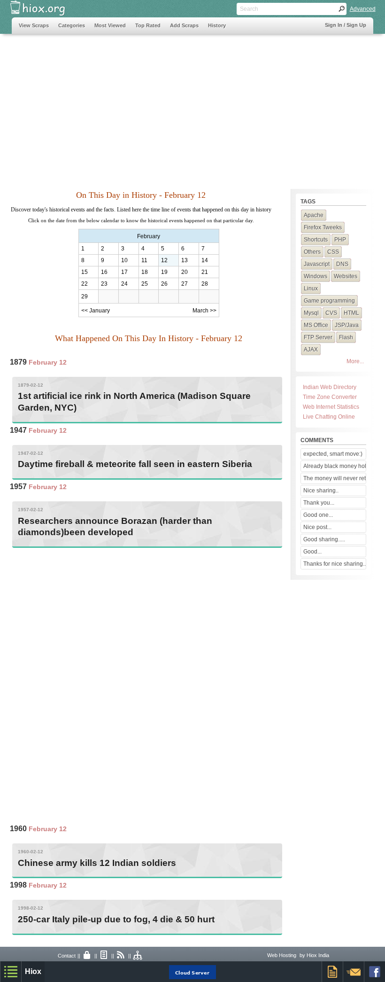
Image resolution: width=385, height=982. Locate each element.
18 (144, 272)
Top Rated (148, 25)
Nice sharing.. (321, 490)
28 (204, 284)
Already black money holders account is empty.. (334, 466)
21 (204, 272)
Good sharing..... (324, 539)
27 (184, 284)
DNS (342, 264)
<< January (95, 310)
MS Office (316, 325)
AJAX (311, 349)
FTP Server (318, 337)
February (148, 236)
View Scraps (34, 25)
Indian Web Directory (329, 387)
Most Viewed (110, 25)
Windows (315, 276)
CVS (331, 313)
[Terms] (104, 955)
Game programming (329, 300)
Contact (67, 956)
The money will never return (334, 478)
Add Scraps (184, 25)
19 (164, 272)
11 (144, 260)
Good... (312, 551)
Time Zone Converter (330, 397)
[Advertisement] (193, 106)
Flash (346, 337)
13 (184, 260)
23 (104, 284)
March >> (204, 310)
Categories (71, 25)
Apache (313, 215)
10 (124, 260)
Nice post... (317, 527)
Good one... (318, 515)
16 (104, 272)
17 (124, 272)
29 (84, 296)
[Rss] (121, 955)
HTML (351, 313)
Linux (311, 288)
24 (124, 284)
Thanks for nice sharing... (334, 564)
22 (84, 284)
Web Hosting (281, 955)
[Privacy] (87, 955)
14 (204, 260)
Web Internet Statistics (331, 407)
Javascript (317, 264)
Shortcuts (316, 239)
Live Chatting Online (329, 416)
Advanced (363, 9)
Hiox (33, 971)
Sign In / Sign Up (345, 25)
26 (164, 284)
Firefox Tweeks (323, 227)
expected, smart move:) (332, 454)
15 (84, 272)
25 (144, 284)
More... (355, 361)
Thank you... (318, 502)
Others (312, 252)
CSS (333, 252)
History (217, 25)
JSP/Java (347, 325)
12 (164, 260)
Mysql (311, 313)
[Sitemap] (138, 955)
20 (184, 272)
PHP (340, 239)
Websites (345, 276)
